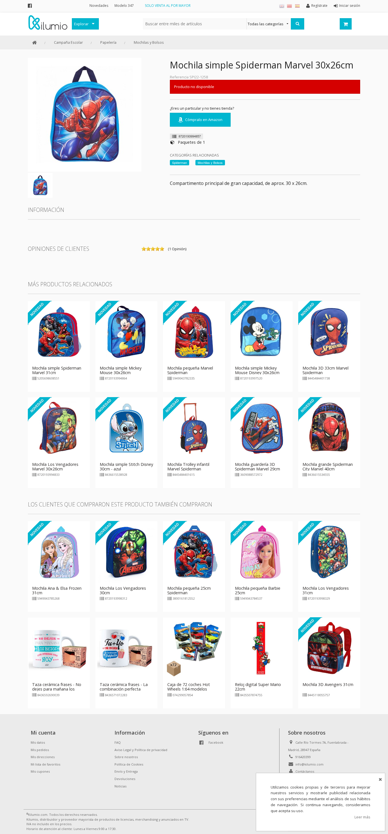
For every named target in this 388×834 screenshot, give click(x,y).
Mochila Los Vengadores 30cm (123, 590)
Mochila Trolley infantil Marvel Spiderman (188, 467)
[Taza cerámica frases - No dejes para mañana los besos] (59, 648)
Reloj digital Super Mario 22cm (258, 687)
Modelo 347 (124, 5)
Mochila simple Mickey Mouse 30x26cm (120, 370)
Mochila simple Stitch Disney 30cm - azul (126, 467)
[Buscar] (297, 24)
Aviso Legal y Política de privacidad (140, 750)
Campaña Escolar (68, 42)
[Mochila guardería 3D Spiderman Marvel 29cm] (262, 428)
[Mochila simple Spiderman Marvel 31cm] (59, 331)
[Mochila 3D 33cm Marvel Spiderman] (329, 331)
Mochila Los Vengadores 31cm (326, 590)
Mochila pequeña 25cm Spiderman (189, 590)
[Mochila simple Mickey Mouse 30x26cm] (126, 331)
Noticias (120, 786)
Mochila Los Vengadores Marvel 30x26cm (55, 467)
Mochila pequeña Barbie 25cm (257, 590)
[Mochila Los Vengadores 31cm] (329, 552)
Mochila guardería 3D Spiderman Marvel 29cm (257, 467)
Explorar (81, 23)
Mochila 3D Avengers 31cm (328, 684)
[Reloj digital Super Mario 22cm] (262, 648)
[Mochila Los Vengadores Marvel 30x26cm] (59, 428)
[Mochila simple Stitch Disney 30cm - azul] (126, 428)
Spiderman (179, 162)
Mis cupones (40, 771)
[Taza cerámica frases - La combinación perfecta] (126, 648)
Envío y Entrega (126, 771)
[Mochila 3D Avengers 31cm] (329, 648)
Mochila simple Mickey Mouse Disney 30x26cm (257, 370)
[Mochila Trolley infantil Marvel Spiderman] (194, 428)
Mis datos (38, 742)
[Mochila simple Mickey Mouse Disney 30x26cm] (262, 331)
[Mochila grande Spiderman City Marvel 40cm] (329, 428)
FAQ (117, 742)
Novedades (98, 5)
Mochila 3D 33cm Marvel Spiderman (326, 370)
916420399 (303, 757)
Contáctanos (304, 771)
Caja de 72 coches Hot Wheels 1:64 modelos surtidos (188, 689)
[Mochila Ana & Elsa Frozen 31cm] (59, 552)
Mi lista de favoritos (45, 764)
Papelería (108, 42)
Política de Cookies (128, 764)
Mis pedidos (40, 750)
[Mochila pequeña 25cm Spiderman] (194, 552)
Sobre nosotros (126, 757)
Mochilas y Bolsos (149, 42)
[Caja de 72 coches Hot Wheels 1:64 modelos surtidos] (194, 648)
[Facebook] (30, 5)
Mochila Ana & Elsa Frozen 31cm (57, 590)
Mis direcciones (43, 757)
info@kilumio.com (309, 764)
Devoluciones (124, 779)
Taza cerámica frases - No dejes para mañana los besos (56, 689)
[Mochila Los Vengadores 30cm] (126, 552)
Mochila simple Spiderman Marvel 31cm (56, 370)
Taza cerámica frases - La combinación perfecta (124, 687)
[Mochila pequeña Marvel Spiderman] (194, 331)
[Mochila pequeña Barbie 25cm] (262, 552)
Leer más (362, 817)
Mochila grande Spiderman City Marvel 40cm (328, 467)
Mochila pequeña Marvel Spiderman (190, 370)
